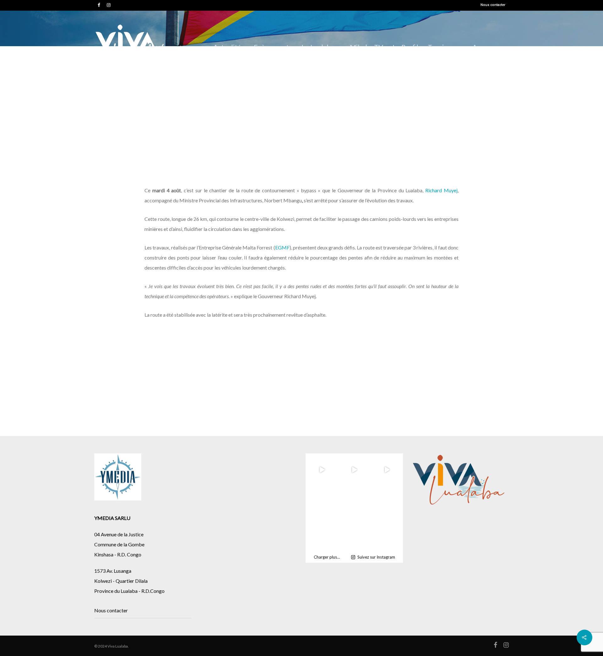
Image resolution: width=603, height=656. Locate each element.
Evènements (273, 47)
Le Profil (405, 47)
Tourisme (442, 47)
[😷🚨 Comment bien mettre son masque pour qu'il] (322, 534)
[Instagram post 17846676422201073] (354, 502)
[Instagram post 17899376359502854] (322, 502)
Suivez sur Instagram (376, 557)
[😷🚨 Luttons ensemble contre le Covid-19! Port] (387, 534)
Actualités (228, 47)
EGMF (282, 247)
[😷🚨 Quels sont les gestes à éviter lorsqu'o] (354, 534)
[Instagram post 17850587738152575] (387, 502)
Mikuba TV (366, 47)
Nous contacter (493, 5)
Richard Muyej (441, 190)
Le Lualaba (318, 47)
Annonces (487, 47)
